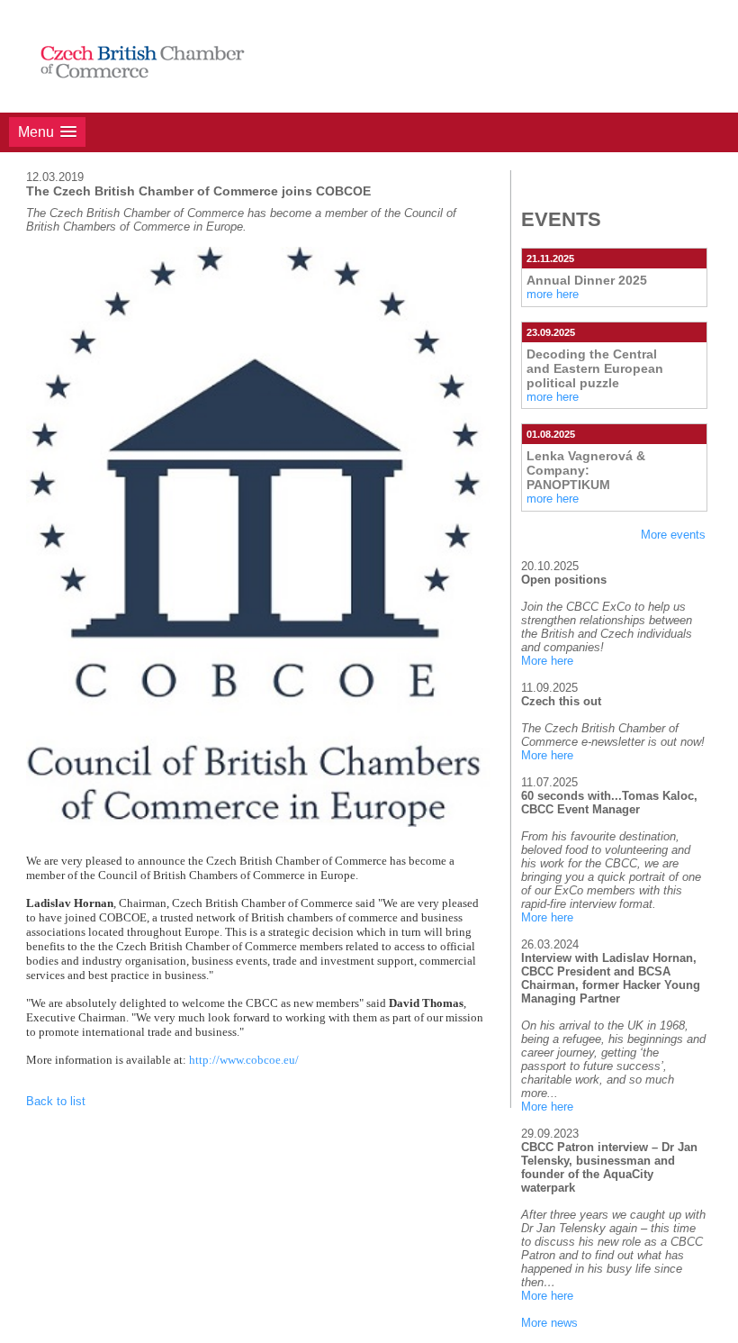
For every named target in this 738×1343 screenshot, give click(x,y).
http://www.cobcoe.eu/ (244, 1059)
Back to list (56, 1101)
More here (547, 660)
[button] (47, 132)
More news (549, 1322)
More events (673, 534)
